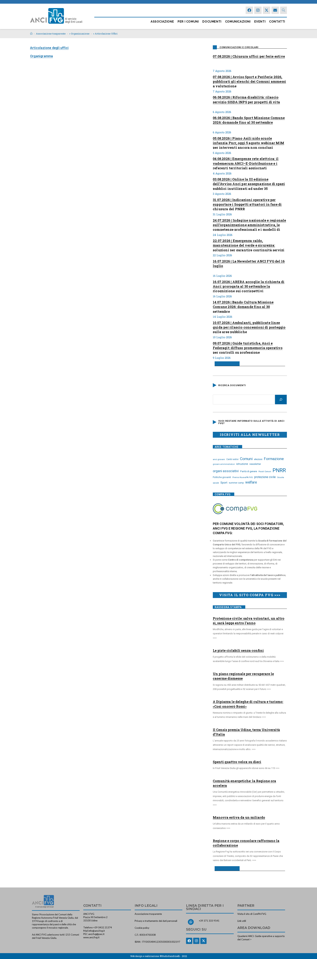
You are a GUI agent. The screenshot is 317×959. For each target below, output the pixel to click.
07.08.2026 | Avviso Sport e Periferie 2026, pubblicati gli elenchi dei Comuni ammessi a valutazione (249, 81)
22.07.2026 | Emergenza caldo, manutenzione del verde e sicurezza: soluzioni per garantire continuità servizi (248, 244)
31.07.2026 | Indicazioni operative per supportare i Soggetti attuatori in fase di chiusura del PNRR (247, 204)
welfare (251, 482)
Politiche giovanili (222, 477)
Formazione (274, 459)
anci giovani (219, 459)
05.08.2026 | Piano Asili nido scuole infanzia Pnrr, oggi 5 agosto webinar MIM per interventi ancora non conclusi (248, 142)
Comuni (246, 459)
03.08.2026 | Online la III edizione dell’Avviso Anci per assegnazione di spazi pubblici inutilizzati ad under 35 (249, 183)
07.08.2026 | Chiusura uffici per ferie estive (249, 56)
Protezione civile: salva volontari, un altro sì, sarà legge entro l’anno (248, 620)
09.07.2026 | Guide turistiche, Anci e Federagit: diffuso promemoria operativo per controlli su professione (248, 347)
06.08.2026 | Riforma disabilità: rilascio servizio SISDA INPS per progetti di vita (246, 99)
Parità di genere (248, 471)
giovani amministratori (224, 464)
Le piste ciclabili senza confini (238, 650)
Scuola (280, 477)
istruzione (242, 463)
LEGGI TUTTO (225, 363)
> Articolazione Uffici (105, 33)
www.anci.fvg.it (91, 937)
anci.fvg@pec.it (96, 934)
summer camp (236, 483)
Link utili (241, 920)
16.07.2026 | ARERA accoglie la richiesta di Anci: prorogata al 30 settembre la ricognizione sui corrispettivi (249, 286)
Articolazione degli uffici (49, 48)
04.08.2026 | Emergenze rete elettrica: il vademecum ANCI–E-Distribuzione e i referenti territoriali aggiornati (245, 162)
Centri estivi (232, 459)
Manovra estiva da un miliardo (239, 817)
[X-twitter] (266, 10)
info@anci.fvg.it (96, 930)
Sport (224, 482)
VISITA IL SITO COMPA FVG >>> (249, 595)
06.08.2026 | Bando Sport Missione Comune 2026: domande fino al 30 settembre (249, 120)
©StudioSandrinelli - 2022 (173, 956)
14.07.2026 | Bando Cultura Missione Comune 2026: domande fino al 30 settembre (243, 306)
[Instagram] (258, 10)
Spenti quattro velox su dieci (237, 762)
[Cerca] (281, 399)
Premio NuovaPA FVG (242, 477)
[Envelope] (275, 10)
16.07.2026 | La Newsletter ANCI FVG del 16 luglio (249, 263)
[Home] (31, 33)
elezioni (258, 459)
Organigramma (41, 56)
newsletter (255, 463)
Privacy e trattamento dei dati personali (156, 920)
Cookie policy (142, 927)
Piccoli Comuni (264, 471)
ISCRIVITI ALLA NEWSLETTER (250, 434)
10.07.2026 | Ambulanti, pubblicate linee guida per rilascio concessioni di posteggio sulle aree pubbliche (249, 326)
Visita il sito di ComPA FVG (251, 913)
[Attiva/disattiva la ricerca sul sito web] (283, 10)
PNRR (279, 470)
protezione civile (265, 477)
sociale (216, 483)
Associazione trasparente (148, 913)
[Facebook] (249, 10)
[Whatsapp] (191, 922)
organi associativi (226, 471)
